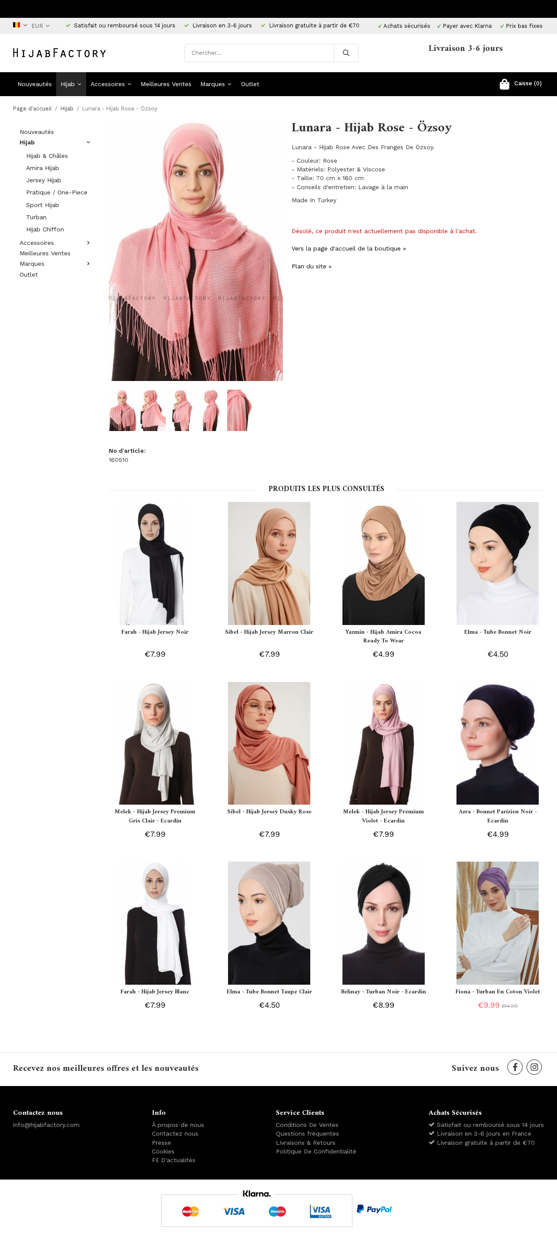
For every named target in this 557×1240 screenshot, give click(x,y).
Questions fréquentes (307, 1133)
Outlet (250, 83)
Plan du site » (312, 266)
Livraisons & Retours (306, 1142)
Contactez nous (175, 1133)
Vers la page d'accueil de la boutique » (349, 248)
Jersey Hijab (43, 180)
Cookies (163, 1151)
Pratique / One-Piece (56, 192)
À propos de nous (178, 1124)
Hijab (67, 83)
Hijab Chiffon (45, 229)
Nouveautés (34, 83)
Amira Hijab (42, 167)
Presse (161, 1142)
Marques (212, 83)
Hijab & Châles (47, 155)
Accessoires (108, 83)
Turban (36, 217)
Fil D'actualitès (173, 1159)
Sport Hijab (42, 204)
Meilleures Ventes (166, 83)
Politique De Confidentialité (316, 1151)
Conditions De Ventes (307, 1124)
